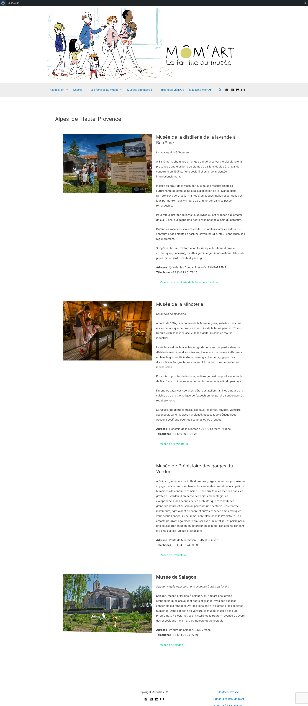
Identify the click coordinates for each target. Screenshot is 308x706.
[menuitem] (3, 3)
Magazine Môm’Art (200, 89)
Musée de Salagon (171, 644)
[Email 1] (243, 90)
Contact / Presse (228, 692)
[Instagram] (232, 90)
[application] (66, 90)
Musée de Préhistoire (173, 555)
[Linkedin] (237, 90)
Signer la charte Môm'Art (228, 698)
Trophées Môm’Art (172, 89)
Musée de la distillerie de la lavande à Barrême (189, 282)
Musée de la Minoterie (174, 443)
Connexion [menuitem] (13, 2)
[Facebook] (227, 90)
